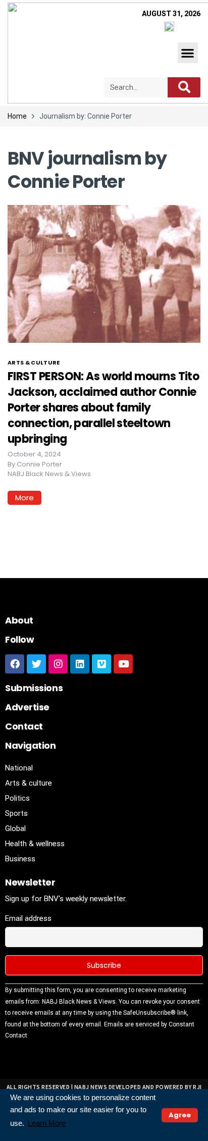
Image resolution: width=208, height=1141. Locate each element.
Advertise (27, 707)
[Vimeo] (101, 663)
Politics (17, 798)
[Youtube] (123, 663)
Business (20, 858)
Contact (24, 726)
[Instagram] (58, 663)
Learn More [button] (47, 1123)
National (19, 767)
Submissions (34, 688)
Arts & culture (34, 362)
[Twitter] (36, 663)
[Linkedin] (79, 663)
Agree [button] (180, 1115)
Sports (16, 813)
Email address (28, 918)
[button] (188, 52)
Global (15, 828)
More (24, 497)
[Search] (184, 87)
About (19, 620)
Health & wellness (35, 843)
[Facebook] (14, 663)
